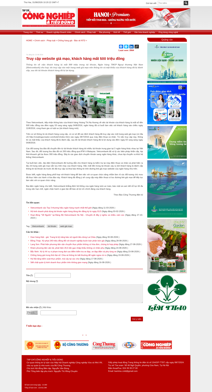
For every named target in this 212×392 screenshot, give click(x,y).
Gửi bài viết (151, 3)
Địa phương (104, 32)
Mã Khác (47, 307)
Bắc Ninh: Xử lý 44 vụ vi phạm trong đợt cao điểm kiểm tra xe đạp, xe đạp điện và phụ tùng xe (73, 251)
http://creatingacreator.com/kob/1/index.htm (49, 137)
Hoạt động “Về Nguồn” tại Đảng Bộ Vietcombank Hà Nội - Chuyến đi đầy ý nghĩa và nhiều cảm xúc (77, 215)
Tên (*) (29, 275)
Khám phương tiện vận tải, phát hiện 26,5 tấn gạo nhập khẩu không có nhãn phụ (67, 248)
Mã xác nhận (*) (33, 307)
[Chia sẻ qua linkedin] (131, 46)
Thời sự (39, 32)
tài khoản (52, 226)
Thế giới (127, 32)
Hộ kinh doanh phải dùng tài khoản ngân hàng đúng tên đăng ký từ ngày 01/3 (66, 211)
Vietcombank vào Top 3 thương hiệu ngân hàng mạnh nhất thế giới (61, 208)
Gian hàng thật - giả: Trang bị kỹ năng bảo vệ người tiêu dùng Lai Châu (63, 237)
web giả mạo (66, 226)
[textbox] (171, 3)
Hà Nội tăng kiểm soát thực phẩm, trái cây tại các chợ (54, 259)
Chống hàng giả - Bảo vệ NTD (71, 40)
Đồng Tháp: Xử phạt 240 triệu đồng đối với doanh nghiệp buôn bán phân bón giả (67, 241)
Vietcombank (38, 226)
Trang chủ (28, 32)
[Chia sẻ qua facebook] (121, 46)
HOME (29, 40)
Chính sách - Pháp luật (85, 32)
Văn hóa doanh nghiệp (144, 32)
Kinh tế (116, 32)
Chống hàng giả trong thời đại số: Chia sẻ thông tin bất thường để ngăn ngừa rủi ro (68, 255)
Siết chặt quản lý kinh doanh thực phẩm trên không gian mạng (58, 262)
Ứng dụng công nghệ (168, 32)
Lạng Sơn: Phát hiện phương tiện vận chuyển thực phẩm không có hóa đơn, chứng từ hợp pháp (74, 244)
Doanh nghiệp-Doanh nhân (59, 32)
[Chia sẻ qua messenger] (126, 46)
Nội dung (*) (32, 281)
